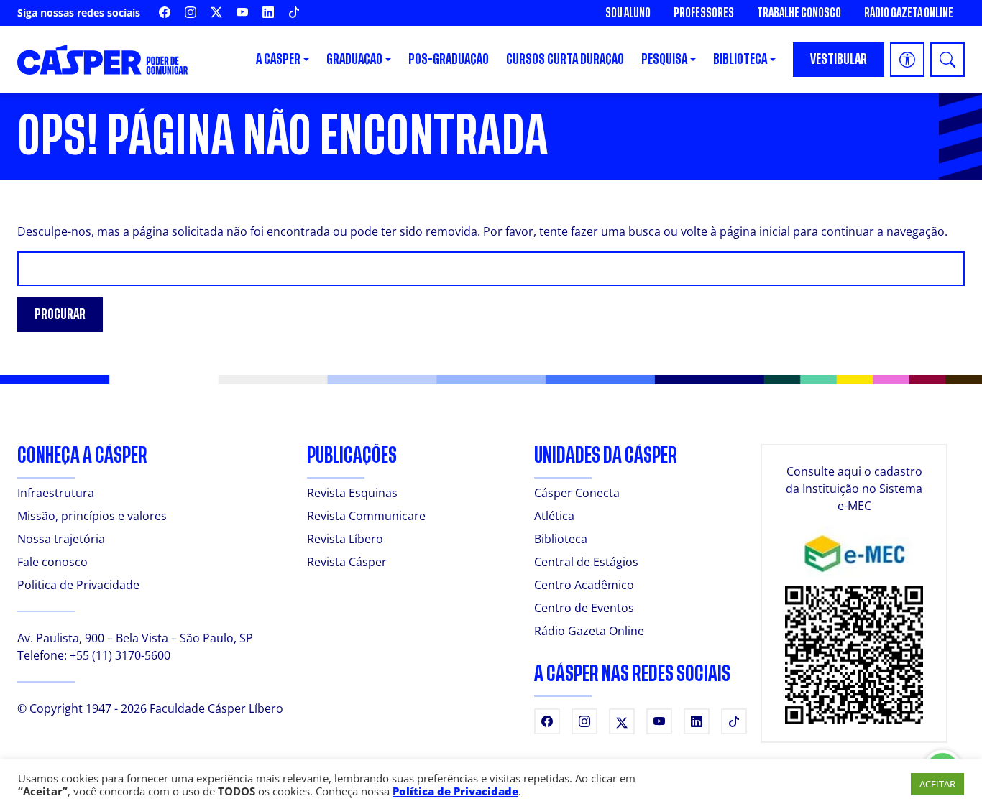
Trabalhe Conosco (799, 13)
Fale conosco (52, 562)
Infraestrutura (55, 493)
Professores (704, 13)
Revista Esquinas (352, 493)
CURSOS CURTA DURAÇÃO (565, 59)
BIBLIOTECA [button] (740, 59)
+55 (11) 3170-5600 (120, 655)
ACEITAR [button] (937, 783)
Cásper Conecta (577, 493)
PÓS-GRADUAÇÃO (448, 59)
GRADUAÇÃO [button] (354, 59)
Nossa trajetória (61, 539)
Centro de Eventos (584, 608)
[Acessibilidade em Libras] (907, 59)
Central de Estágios (586, 562)
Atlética (554, 516)
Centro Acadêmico (584, 585)
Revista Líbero (345, 539)
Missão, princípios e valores (92, 516)
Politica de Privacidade (78, 585)
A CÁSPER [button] (278, 59)
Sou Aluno (628, 13)
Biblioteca (560, 539)
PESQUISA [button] (664, 59)
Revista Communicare (366, 516)
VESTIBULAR (838, 59)
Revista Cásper (347, 562)
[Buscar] (947, 59)
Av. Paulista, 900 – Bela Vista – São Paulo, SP (135, 638)
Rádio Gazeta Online (908, 13)
